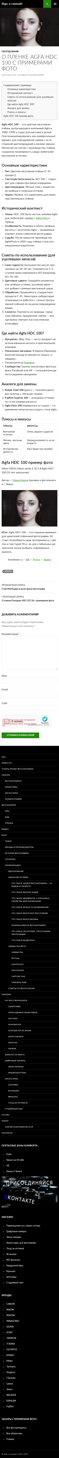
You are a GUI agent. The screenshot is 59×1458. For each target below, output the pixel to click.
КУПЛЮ (5, 1115)
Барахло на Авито (15, 1055)
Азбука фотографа (18, 877)
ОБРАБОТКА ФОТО (17, 946)
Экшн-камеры (16, 1067)
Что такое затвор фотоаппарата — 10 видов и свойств (31, 884)
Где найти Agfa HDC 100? (20, 104)
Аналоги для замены (18, 108)
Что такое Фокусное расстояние (29, 913)
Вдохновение (16, 871)
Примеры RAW (18, 982)
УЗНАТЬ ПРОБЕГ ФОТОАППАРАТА (17, 769)
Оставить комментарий (31, 75)
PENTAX (10, 1315)
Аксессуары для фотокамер (21, 1243)
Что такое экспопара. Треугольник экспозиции (30, 932)
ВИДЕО (5, 829)
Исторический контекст (20, 93)
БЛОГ (4, 835)
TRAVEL (8, 841)
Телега (47, 559)
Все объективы (14, 1433)
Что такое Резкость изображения (30, 907)
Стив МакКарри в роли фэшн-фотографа (23, 587)
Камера (12, 1049)
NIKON (10, 1310)
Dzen (9, 1154)
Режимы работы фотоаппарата (28, 925)
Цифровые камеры (15, 1061)
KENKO (10, 1355)
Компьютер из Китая (19, 1031)
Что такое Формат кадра (24, 892)
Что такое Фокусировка (24, 919)
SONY (9, 1332)
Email (5, 689)
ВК (28, 559)
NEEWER (11, 1395)
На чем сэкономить (16, 1000)
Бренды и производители (19, 847)
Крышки (10, 1271)
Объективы (11, 787)
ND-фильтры (13, 1260)
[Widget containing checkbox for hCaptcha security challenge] (26, 721)
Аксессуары (11, 793)
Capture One (18, 976)
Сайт (5, 703)
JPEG (7, 811)
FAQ (4, 757)
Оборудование (10, 52)
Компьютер (14, 1025)
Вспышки (13, 1091)
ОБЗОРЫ (6, 775)
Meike (9, 1361)
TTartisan (11, 1378)
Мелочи (12, 1043)
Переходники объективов (22, 1012)
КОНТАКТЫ (7, 1133)
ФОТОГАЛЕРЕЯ (9, 805)
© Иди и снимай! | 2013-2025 (15, 1454)
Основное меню (55, 4)
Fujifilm (10, 1406)
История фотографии (17, 853)
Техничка (10, 859)
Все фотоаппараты (16, 1428)
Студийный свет (14, 1109)
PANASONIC (12, 1321)
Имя (4, 676)
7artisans (11, 1367)
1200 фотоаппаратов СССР (19, 1127)
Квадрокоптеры (17, 1073)
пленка (8, 571)
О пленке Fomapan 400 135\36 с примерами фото (28, 599)
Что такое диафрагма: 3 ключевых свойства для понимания (30, 899)
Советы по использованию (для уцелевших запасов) (30, 99)
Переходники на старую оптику (23, 1226)
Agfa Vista (42, 218)
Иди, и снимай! (12, 3)
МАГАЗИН (6, 994)
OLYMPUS (11, 1349)
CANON (10, 1304)
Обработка (17, 952)
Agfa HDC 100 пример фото (18, 116)
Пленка (10, 1439)
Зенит (9, 1389)
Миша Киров (20, 480)
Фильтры (13, 1097)
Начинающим (13, 865)
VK (7, 1166)
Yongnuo (10, 1372)
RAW (7, 817)
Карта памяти (15, 1037)
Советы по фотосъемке (21, 988)
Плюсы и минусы (16, 112)
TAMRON (11, 1338)
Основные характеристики (21, 89)
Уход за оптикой (18, 1103)
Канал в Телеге (14, 1171)
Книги (5, 1121)
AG (14, 75)
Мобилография (13, 799)
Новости (7, 763)
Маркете (29, 362)
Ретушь (15, 958)
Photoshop (17, 970)
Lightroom (17, 964)
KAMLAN (11, 1401)
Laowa (9, 1384)
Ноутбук (13, 1019)
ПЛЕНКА (9, 823)
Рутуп (37, 559)
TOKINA (10, 1344)
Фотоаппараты (13, 781)
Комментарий (11, 634)
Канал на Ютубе (15, 1160)
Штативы (13, 1085)
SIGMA (10, 1327)
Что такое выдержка (22, 940)
